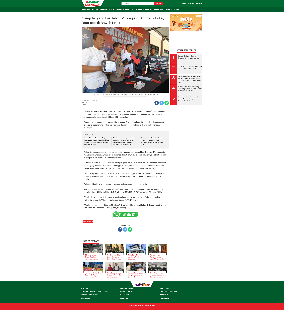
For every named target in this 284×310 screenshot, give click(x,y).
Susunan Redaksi (127, 288)
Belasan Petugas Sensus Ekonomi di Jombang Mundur (188, 80)
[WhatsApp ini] (166, 103)
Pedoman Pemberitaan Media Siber (94, 291)
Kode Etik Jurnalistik (89, 295)
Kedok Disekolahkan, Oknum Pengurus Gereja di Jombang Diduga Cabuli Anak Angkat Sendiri (114, 257)
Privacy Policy (165, 298)
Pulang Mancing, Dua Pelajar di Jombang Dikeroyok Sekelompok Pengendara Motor (135, 275)
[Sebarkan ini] (156, 103)
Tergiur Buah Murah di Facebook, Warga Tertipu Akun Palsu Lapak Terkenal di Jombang (93, 275)
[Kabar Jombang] (93, 3)
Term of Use (85, 298)
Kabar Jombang (88, 221)
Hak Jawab (124, 295)
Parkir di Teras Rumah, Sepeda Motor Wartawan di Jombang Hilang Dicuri (156, 257)
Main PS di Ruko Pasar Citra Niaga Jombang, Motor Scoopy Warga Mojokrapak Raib (91, 257)
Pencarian (158, 3)
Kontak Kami (164, 288)
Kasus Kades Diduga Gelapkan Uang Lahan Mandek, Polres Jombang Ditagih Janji (114, 275)
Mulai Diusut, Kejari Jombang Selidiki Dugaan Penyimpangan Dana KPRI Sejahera (135, 257)
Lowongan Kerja (126, 291)
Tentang (84, 288)
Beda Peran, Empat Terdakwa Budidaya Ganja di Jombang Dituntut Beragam (157, 275)
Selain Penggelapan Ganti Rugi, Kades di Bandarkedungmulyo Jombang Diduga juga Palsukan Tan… (189, 103)
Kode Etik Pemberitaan (168, 291)
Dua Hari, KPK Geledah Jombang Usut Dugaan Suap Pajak (190, 91)
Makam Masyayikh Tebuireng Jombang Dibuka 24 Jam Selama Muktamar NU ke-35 (190, 112)
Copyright (164, 295)
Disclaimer (124, 298)
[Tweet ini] (161, 103)
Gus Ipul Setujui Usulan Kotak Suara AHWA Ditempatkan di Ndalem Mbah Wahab (188, 122)
